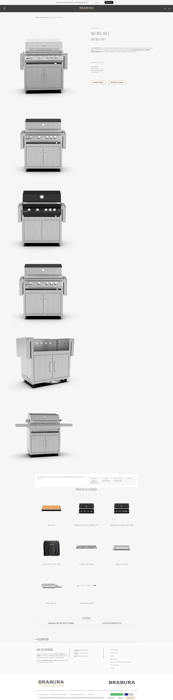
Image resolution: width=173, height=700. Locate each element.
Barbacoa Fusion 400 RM (121, 525)
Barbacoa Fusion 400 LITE (86, 525)
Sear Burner (51, 603)
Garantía (90, 694)
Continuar (109, 2)
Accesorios (45, 17)
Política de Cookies (77, 694)
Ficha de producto (111, 623)
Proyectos (114, 665)
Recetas (113, 659)
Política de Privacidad (58, 694)
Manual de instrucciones (61, 623)
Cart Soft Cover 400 (51, 564)
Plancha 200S (121, 564)
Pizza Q (51, 525)
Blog (112, 656)
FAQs (112, 668)
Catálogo (114, 650)
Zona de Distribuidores (120, 662)
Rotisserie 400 (86, 603)
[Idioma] (165, 8)
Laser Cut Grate (86, 564)
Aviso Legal (43, 694)
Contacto (114, 653)
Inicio (37, 17)
